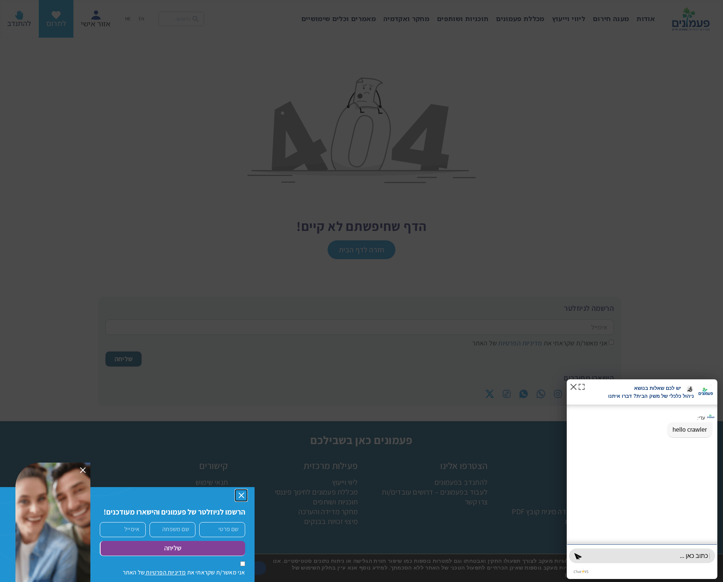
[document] (361, 291)
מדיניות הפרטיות (165, 572)
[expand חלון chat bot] (582, 386)
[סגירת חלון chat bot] (573, 386)
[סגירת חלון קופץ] (241, 495)
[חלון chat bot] (642, 479)
